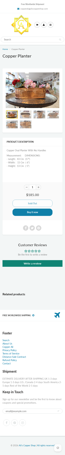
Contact (6, 363)
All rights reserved (45, 445)
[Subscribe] (58, 411)
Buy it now (32, 212)
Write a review (32, 263)
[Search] (60, 39)
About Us (7, 343)
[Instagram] (22, 422)
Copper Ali (7, 346)
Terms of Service (10, 353)
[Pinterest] (14, 422)
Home (5, 49)
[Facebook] (6, 422)
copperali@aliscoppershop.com (34, 8)
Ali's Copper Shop (27, 445)
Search (6, 340)
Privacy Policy (9, 350)
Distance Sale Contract (14, 356)
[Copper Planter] (32, 90)
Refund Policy (9, 360)
